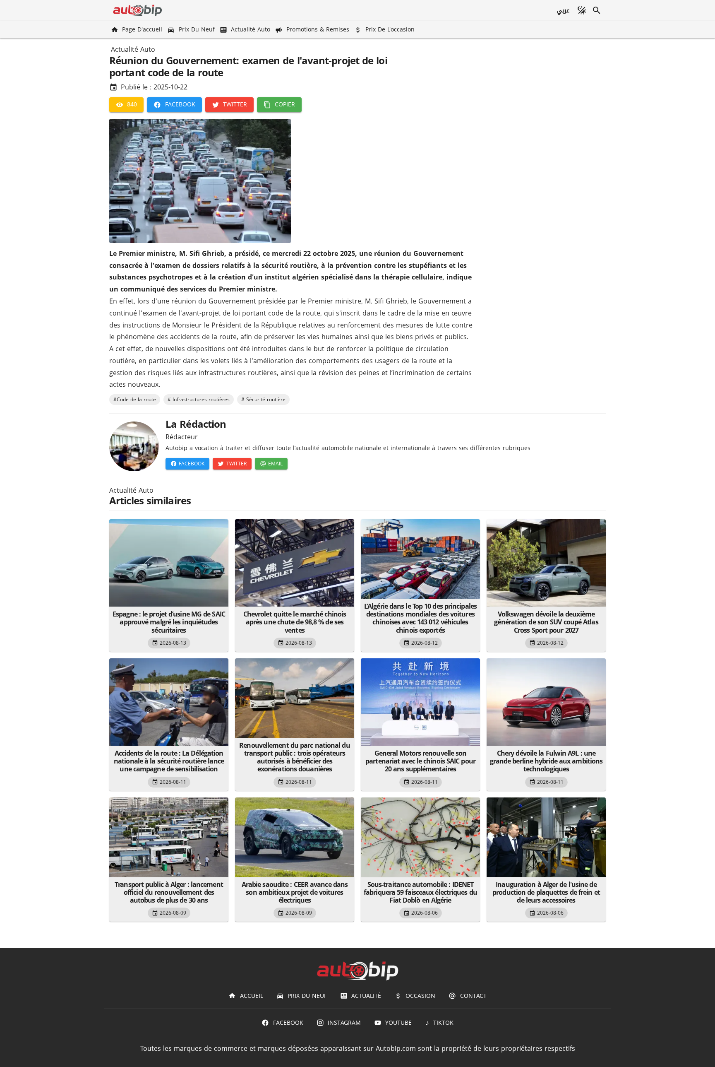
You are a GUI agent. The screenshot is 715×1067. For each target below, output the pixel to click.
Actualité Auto (133, 49)
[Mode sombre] (581, 10)
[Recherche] (596, 10)
